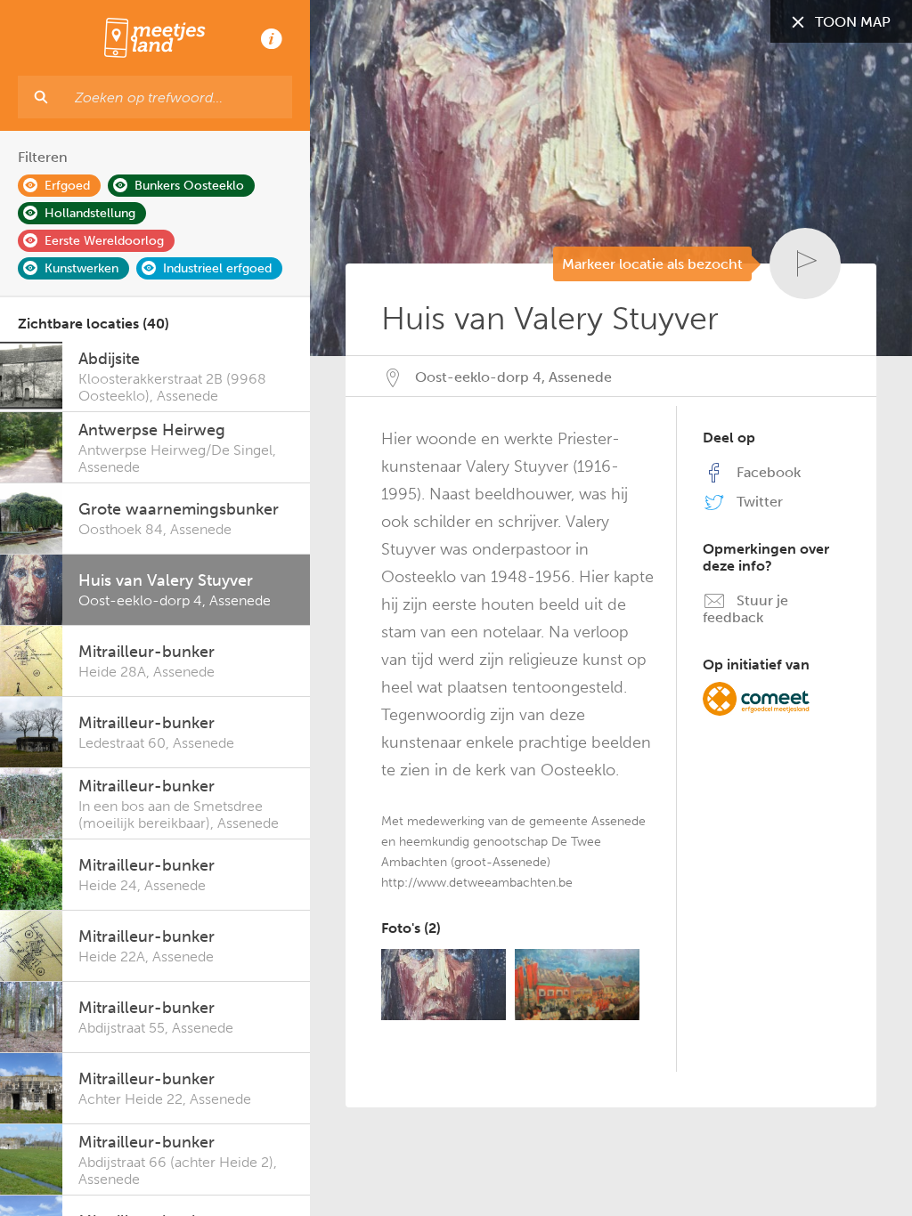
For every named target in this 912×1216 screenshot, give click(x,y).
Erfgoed (67, 185)
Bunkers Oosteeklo (189, 185)
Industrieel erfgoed (217, 268)
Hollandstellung (90, 213)
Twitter (758, 501)
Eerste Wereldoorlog (104, 240)
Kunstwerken (81, 268)
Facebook (767, 472)
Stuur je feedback (745, 609)
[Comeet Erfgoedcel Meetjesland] (756, 697)
